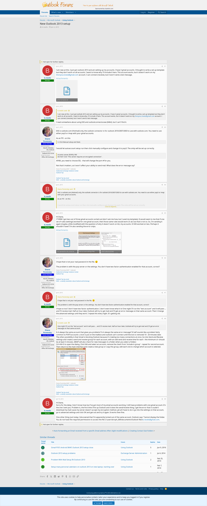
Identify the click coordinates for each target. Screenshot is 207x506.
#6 (165, 258)
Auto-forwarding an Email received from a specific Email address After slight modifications (91, 431)
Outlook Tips (60, 173)
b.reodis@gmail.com (151, 419)
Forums (45, 12)
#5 (165, 213)
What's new (56, 12)
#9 (165, 399)
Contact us (130, 489)
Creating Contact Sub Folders (141, 431)
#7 (165, 293)
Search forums (54, 16)
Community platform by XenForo (103, 493)
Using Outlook (127, 447)
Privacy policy (153, 489)
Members (70, 12)
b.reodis (45, 27)
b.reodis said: (62, 111)
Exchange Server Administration (134, 453)
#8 (165, 318)
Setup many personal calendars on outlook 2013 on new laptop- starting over (82, 467)
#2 (165, 106)
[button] (62, 12)
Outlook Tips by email (62, 178)
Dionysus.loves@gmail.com (67, 75)
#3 (165, 127)
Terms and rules (141, 489)
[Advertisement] (92, 44)
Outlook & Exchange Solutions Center (67, 171)
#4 (165, 185)
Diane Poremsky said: (65, 189)
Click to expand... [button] (111, 207)
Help (161, 489)
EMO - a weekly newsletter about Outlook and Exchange (72, 180)
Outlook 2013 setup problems (63, 453)
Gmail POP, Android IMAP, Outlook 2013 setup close (72, 447)
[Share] (162, 66)
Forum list (43, 16)
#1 (165, 66)
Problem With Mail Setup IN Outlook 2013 (68, 459)
